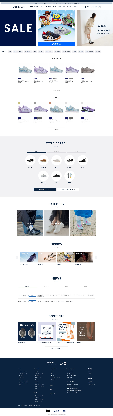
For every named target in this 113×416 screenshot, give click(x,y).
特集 (51, 389)
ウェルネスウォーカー (55, 377)
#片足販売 (81, 51)
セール (51, 385)
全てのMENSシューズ (43, 189)
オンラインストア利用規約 (72, 392)
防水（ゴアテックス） (39, 386)
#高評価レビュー (66, 51)
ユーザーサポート (70, 373)
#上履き (74, 51)
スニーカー (21, 375)
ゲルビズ (53, 375)
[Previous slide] (17, 257)
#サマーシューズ (89, 51)
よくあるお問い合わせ (71, 375)
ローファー (21, 377)
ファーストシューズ (39, 395)
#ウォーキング (28, 51)
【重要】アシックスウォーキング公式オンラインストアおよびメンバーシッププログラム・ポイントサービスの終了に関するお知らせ (65, 296)
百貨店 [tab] (85, 286)
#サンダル (98, 51)
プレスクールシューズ (39, 399)
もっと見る (56, 129)
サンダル (37, 381)
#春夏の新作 (57, 51)
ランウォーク (53, 373)
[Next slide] (96, 257)
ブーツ (20, 379)
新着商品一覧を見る (56, 90)
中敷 (20, 384)
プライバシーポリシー (22, 405)
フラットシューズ (38, 377)
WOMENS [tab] (56, 151)
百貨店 (90, 373)
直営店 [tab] (66, 286)
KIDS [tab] (76, 151)
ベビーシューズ (38, 397)
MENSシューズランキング (67, 189)
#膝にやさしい (49, 51)
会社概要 (90, 381)
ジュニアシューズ (38, 401)
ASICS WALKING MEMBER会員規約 (74, 390)
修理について (70, 377)
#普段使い (41, 51)
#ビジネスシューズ (18, 51)
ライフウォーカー (54, 379)
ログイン (69, 386)
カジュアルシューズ (23, 373)
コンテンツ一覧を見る (55, 348)
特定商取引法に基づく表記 (34, 405)
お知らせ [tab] (27, 286)
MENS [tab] (36, 151)
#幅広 (35, 51)
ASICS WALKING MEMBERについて (74, 388)
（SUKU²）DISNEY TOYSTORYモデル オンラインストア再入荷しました (55, 301)
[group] (18, 28)
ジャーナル (52, 393)
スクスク (53, 381)
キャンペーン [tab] (47, 286)
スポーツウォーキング (23, 381)
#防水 (10, 51)
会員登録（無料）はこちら (72, 384)
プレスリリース (92, 384)
